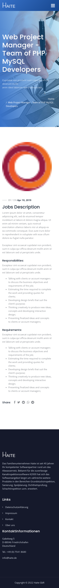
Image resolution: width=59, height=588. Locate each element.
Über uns (10, 525)
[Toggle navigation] (53, 5)
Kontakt (9, 519)
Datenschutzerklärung (16, 507)
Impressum (11, 513)
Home (51, 98)
